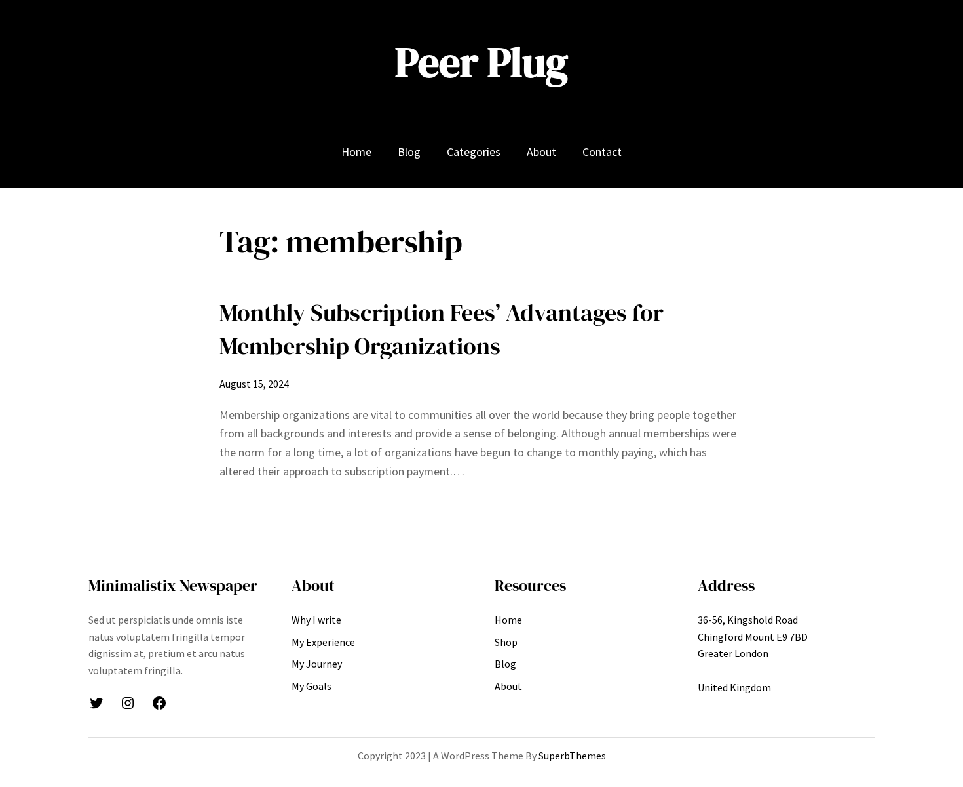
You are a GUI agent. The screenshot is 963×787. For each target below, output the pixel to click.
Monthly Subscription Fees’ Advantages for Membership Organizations (441, 328)
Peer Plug (481, 62)
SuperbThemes (572, 755)
